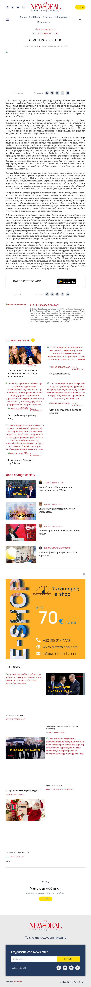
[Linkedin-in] (23, 7)
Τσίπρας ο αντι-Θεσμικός (15, 715)
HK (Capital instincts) (59, 373)
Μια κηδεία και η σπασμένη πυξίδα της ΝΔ (22, 791)
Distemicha (18, 982)
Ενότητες (47, 17)
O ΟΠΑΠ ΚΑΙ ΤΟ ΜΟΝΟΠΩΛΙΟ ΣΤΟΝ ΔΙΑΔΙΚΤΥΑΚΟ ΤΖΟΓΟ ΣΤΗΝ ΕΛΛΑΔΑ (23, 373)
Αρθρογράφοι (61, 17)
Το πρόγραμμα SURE (54, 786)
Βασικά (23, 17)
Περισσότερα (43, 22)
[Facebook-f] (7, 7)
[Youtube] (18, 7)
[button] (80, 20)
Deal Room (35, 17)
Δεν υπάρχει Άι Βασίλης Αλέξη (17, 853)
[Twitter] (12, 7)
